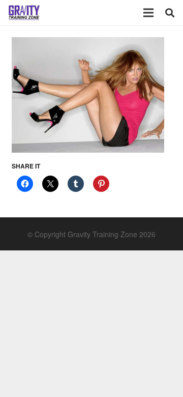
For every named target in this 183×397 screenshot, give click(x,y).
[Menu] (148, 12)
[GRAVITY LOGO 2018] (24, 12)
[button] (170, 12)
